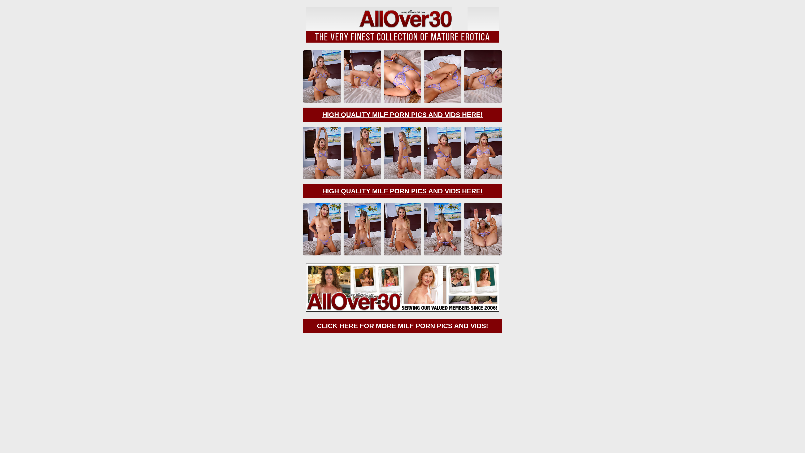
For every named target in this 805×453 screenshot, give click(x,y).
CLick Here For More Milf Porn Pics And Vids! (402, 326)
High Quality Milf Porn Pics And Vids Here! (402, 114)
